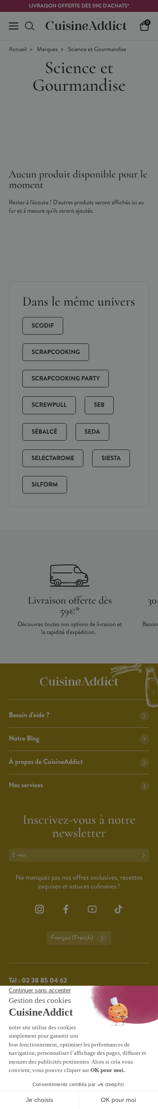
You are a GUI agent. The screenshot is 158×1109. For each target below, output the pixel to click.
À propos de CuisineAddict (46, 762)
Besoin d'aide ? (29, 715)
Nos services (26, 785)
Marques (47, 49)
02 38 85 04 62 (44, 981)
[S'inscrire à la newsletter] (145, 855)
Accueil (18, 49)
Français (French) (72, 938)
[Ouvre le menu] (13, 26)
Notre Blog (24, 738)
